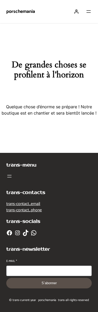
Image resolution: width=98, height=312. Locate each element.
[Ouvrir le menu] (88, 11)
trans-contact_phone (24, 210)
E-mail (11, 261)
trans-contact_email (23, 203)
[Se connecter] (76, 11)
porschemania (20, 11)
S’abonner (49, 283)
